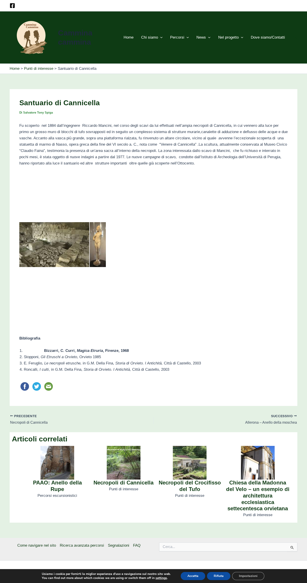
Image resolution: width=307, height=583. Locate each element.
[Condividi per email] (48, 386)
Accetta (192, 576)
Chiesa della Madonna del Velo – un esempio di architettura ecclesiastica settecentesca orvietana (257, 495)
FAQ (136, 545)
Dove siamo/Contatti (268, 37)
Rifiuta (219, 576)
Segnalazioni (118, 545)
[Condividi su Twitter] (37, 386)
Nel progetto (228, 37)
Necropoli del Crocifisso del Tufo (190, 486)
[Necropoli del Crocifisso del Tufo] (190, 462)
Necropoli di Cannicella (123, 483)
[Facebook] (12, 5)
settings (161, 578)
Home (128, 37)
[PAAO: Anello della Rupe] (57, 462)
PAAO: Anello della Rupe (57, 486)
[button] (160, 37)
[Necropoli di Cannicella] (123, 462)
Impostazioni (248, 576)
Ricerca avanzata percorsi (82, 545)
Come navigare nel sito (36, 545)
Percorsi (177, 37)
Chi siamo (149, 37)
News (201, 37)
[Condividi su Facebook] (25, 386)
